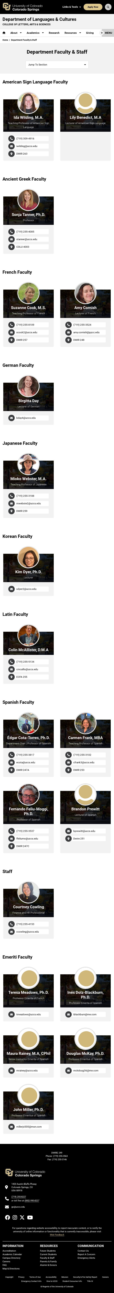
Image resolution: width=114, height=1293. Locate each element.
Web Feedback (57, 1234)
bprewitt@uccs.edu (84, 831)
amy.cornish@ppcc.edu (86, 332)
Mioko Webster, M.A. (28, 479)
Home (5, 40)
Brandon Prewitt (85, 809)
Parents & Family (48, 1261)
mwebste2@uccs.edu (28, 503)
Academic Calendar (12, 1254)
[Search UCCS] (108, 7)
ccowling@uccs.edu (27, 931)
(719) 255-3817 (25, 754)
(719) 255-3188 (25, 495)
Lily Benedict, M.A (85, 117)
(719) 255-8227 (18, 1196)
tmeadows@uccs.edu (28, 1014)
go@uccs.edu (18, 1207)
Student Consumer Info (72, 1281)
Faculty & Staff (47, 1258)
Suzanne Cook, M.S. (28, 307)
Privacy (21, 1277)
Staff (7, 871)
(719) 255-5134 (25, 661)
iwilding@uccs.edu (26, 146)
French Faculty (17, 272)
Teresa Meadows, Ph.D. (28, 992)
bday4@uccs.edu (26, 417)
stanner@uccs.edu (26, 239)
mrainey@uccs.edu (27, 1070)
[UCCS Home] (25, 7)
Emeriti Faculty (17, 957)
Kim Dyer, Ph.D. (28, 572)
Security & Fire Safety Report (85, 1277)
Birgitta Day (28, 401)
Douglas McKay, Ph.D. (85, 1053)
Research (54, 32)
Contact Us (83, 1250)
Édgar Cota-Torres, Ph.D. (28, 738)
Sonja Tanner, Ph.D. (28, 214)
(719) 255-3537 (25, 831)
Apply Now (93, 7)
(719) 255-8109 (25, 324)
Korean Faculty (17, 536)
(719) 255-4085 (25, 231)
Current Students (48, 1254)
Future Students (48, 1250)
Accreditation (9, 1250)
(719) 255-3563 (60, 1156)
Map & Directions (11, 1268)
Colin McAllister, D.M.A (28, 650)
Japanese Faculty (20, 443)
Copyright (9, 1277)
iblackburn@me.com (84, 1014)
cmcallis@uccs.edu (27, 669)
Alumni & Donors (48, 1265)
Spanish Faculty (18, 702)
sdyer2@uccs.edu (26, 588)
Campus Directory (11, 1258)
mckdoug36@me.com (85, 1070)
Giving (90, 32)
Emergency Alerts (86, 1258)
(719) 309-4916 (25, 138)
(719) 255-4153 (25, 924)
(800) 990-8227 (32, 1200)
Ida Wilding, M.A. (28, 117)
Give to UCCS (51, 1281)
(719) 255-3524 (82, 324)
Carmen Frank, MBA (85, 738)
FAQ (5, 1265)
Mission (64, 1277)
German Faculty (18, 365)
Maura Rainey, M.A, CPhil (28, 1053)
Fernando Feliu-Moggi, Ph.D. (28, 811)
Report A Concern (86, 1254)
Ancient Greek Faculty (24, 179)
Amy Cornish (85, 307)
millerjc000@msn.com (29, 1126)
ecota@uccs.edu (25, 762)
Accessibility (51, 1277)
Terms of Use (35, 1277)
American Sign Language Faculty (35, 81)
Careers (6, 1261)
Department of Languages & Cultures (39, 19)
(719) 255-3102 (82, 754)
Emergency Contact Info (31, 1281)
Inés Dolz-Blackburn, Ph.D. (85, 994)
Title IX (90, 1281)
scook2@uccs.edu (26, 332)
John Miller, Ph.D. (28, 1109)
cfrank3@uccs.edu (83, 762)
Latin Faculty (15, 614)
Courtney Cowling (28, 907)
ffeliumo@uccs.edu (27, 838)
